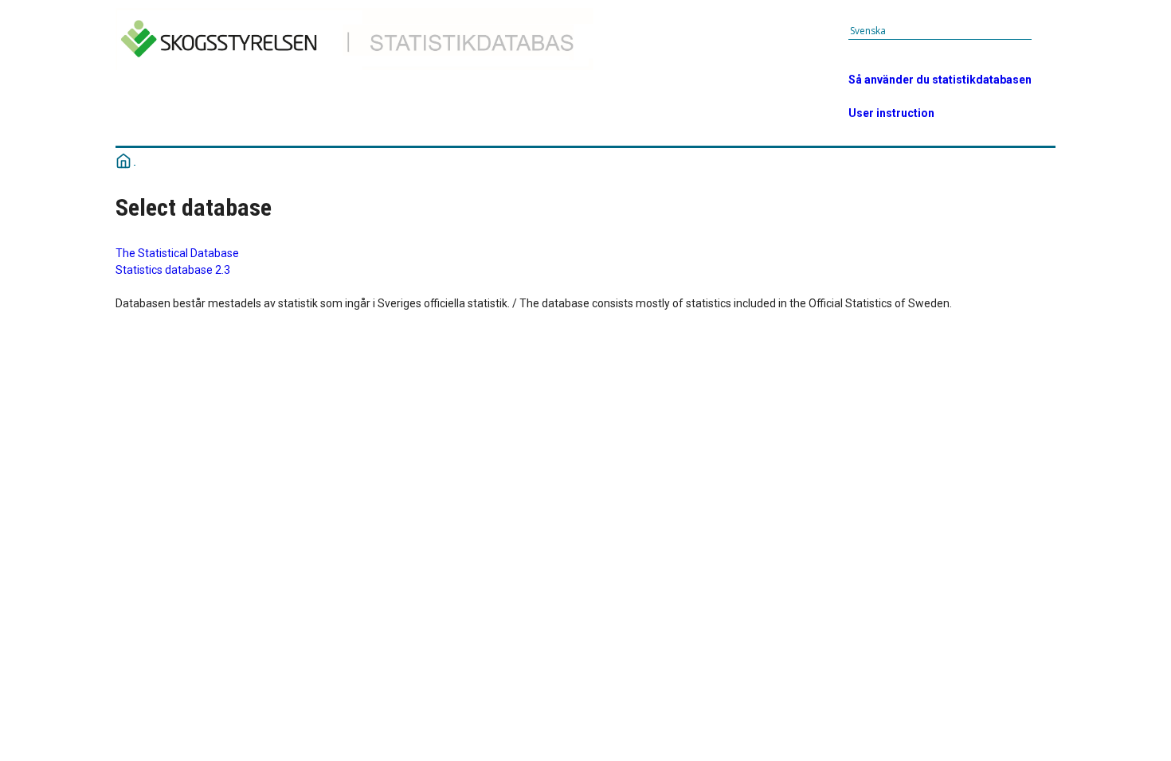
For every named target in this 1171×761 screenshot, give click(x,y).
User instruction (891, 113)
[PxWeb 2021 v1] (360, 73)
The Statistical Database (177, 253)
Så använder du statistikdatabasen (940, 79)
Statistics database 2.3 (173, 269)
